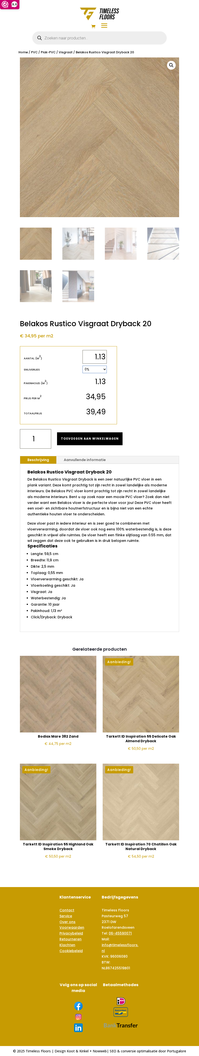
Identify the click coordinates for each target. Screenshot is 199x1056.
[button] (171, 65)
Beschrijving (38, 459)
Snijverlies (32, 369)
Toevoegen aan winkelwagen (90, 438)
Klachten (67, 945)
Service (65, 916)
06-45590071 (120, 933)
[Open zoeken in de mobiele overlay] (99, 38)
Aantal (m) (33, 358)
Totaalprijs (33, 413)
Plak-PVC (48, 52)
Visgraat (66, 52)
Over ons (67, 921)
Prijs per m (32, 398)
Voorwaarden (71, 927)
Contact (66, 910)
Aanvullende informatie (85, 459)
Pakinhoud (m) (36, 383)
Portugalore (176, 1051)
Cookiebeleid (71, 950)
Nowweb (100, 1051)
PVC (34, 52)
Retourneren (70, 939)
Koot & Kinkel (78, 1051)
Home (23, 52)
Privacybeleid (71, 933)
